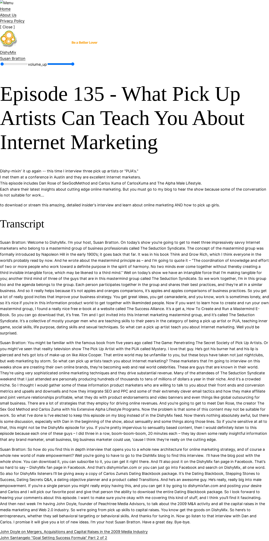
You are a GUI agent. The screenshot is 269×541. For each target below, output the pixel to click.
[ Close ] (7, 27)
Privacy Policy (12, 21)
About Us (8, 15)
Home (5, 9)
